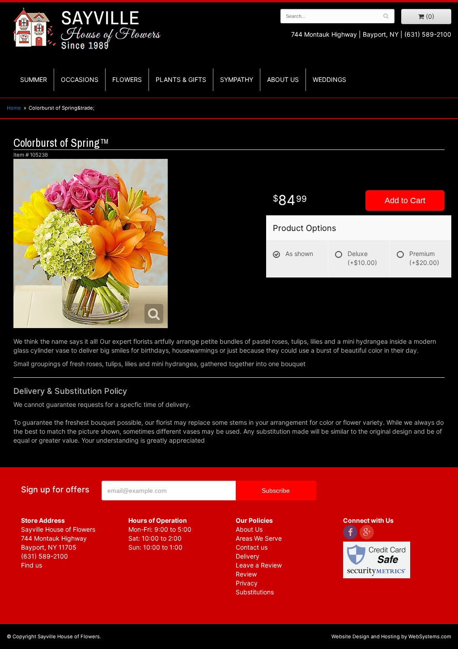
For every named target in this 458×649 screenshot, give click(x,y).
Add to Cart (405, 200)
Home (14, 108)
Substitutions (255, 592)
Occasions (79, 79)
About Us (249, 529)
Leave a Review (259, 565)
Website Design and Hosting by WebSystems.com (391, 636)
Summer (33, 79)
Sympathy (236, 79)
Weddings (329, 79)
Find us (31, 565)
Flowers (127, 79)
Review (246, 574)
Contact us (251, 547)
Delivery (247, 556)
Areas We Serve (259, 538)
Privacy (247, 583)
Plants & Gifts (181, 79)
